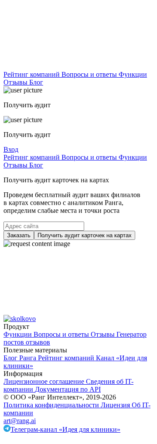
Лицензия (116, 405)
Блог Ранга (20, 358)
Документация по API (68, 389)
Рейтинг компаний (32, 74)
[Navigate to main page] (68, 66)
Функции (133, 74)
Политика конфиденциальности (52, 405)
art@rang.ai (19, 420)
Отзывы (16, 82)
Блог (36, 82)
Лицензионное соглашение (44, 381)
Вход (10, 149)
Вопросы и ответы (90, 74)
